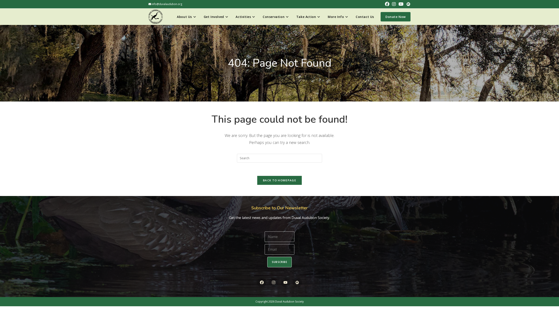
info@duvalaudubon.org (166, 4)
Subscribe (279, 262)
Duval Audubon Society (289, 301)
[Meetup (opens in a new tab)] (408, 4)
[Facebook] (261, 282)
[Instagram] (273, 282)
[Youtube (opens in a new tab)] (401, 4)
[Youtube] (285, 282)
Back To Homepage (279, 180)
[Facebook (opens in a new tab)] (387, 4)
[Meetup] (297, 282)
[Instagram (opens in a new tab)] (394, 4)
